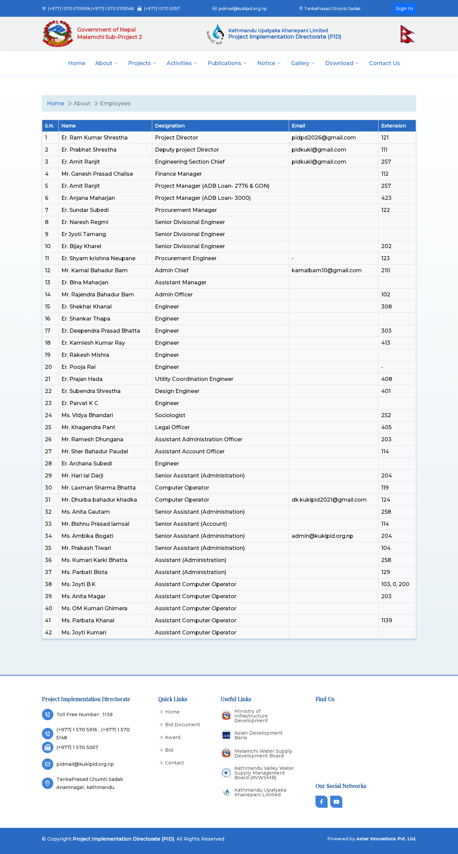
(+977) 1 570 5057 (162, 8)
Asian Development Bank (258, 735)
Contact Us (384, 63)
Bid (169, 750)
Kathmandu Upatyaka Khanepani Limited (260, 792)
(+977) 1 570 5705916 (69, 8)
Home (76, 63)
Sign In (404, 8)
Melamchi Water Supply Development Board (263, 753)
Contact (174, 762)
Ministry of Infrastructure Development (251, 716)
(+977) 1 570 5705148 (112, 8)
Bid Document (182, 724)
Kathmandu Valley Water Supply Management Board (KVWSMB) (264, 773)
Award (172, 737)
